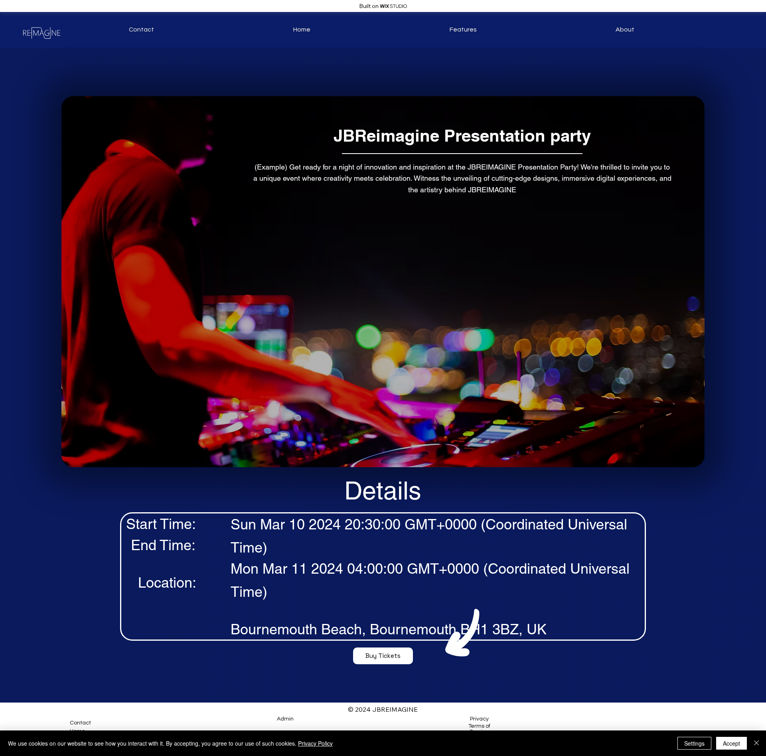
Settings (694, 743)
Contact (80, 723)
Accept (731, 743)
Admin (285, 719)
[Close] (756, 743)
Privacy (479, 719)
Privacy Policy (315, 743)
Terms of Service (479, 728)
